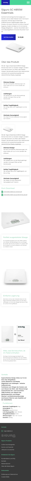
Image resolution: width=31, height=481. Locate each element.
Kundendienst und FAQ (8, 458)
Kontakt (3, 461)
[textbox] (14, 391)
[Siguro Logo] (5, 2)
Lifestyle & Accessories (7, 449)
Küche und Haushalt (7, 447)
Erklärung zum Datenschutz (9, 474)
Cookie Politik (5, 477)
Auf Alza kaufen (8, 37)
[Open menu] (28, 2)
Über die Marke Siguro (7, 466)
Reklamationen (5, 463)
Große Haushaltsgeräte (8, 444)
